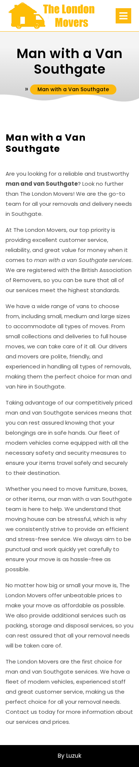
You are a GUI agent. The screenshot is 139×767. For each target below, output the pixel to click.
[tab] (123, 15)
